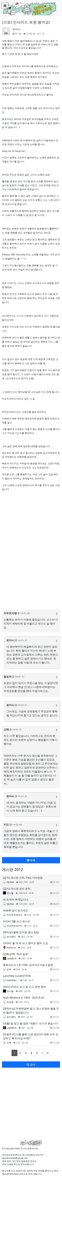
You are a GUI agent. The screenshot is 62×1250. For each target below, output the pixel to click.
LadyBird (11, 958)
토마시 (17, 29)
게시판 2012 (12, 869)
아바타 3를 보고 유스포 (16, 921)
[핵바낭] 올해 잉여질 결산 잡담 (21, 932)
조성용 (10, 1002)
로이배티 (11, 936)
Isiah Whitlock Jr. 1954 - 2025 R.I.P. (23, 997)
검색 (32, 1064)
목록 (32, 860)
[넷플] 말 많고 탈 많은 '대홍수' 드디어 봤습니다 (30, 1023)
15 (28, 991)
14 (31, 936)
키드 (6, 824)
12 (31, 1016)
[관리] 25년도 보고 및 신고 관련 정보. (25, 987)
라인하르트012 (14, 914)
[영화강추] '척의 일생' (15, 954)
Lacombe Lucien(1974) (17, 976)
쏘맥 (9, 969)
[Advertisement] (31, 1217)
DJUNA (10, 882)
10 (37, 914)
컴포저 (8, 676)
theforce (11, 947)
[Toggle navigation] (4, 6)
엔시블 (10, 893)
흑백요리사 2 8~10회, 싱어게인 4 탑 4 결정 (28, 965)
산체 (6, 729)
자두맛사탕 (10, 613)
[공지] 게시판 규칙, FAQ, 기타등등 (23, 878)
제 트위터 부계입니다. (16, 899)
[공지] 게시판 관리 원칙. (17, 888)
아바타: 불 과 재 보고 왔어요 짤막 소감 (25, 943)
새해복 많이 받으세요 (15, 910)
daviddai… (12, 980)
